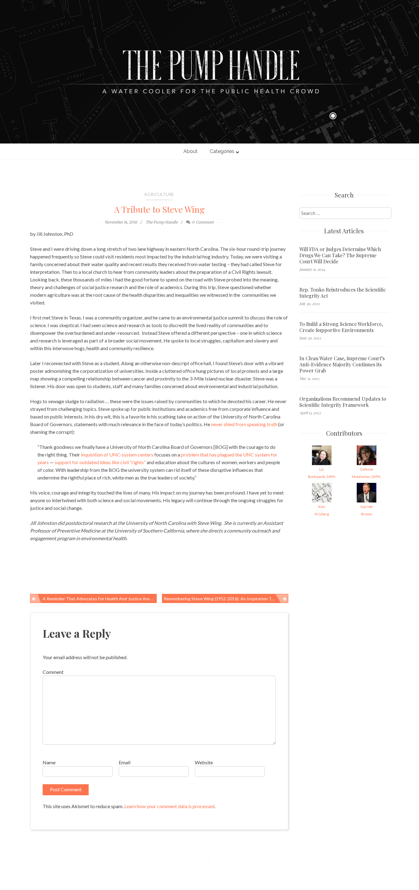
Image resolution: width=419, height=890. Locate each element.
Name (49, 762)
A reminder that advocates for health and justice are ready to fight (100, 598)
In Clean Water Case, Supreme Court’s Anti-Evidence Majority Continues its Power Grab (342, 364)
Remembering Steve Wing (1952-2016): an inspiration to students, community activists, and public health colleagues (226, 598)
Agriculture (159, 194)
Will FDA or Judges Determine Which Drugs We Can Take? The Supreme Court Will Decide (340, 255)
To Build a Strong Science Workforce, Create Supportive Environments (341, 327)
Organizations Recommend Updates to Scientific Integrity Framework (342, 402)
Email (124, 762)
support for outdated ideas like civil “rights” (100, 462)
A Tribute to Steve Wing (159, 209)
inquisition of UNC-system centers (117, 454)
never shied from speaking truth (244, 424)
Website (204, 762)
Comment (53, 672)
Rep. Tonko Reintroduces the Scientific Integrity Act (342, 293)
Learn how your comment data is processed (169, 806)
